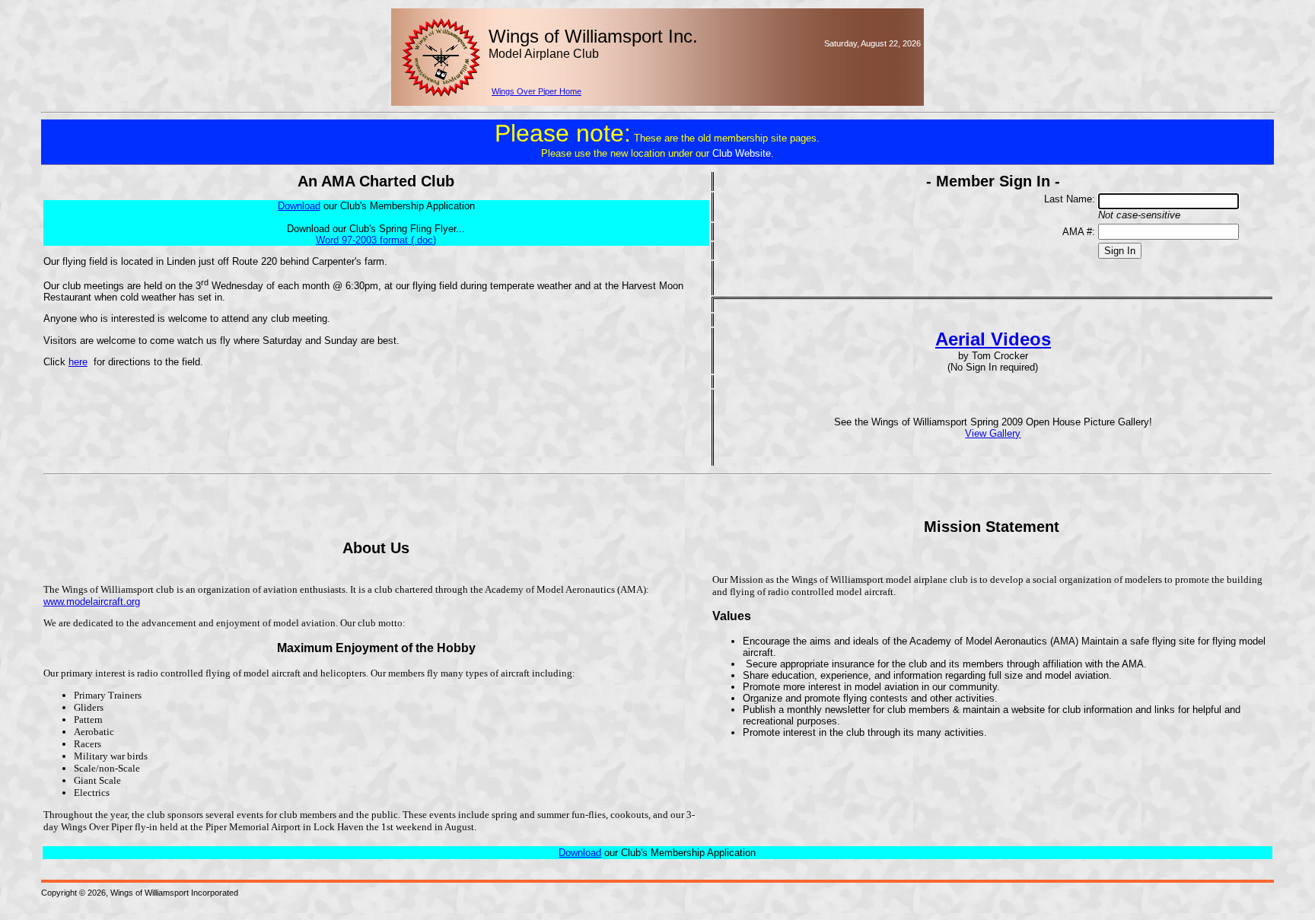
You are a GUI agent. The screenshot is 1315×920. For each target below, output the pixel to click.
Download (580, 852)
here (78, 362)
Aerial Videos (993, 339)
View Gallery (992, 433)
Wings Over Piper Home (536, 91)
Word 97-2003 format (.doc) (376, 240)
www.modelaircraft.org (91, 601)
